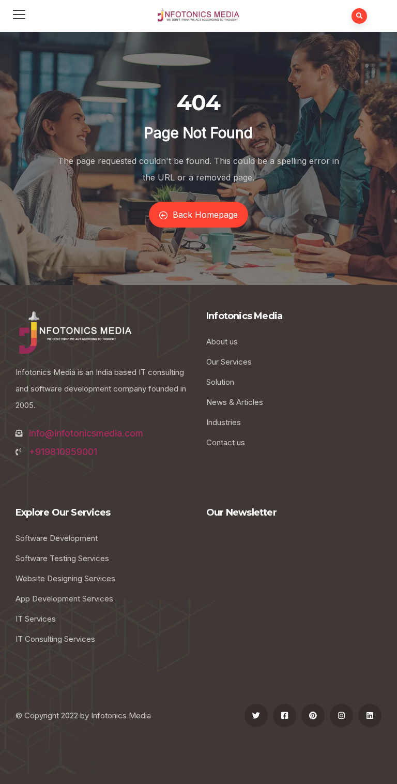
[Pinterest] (313, 715)
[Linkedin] (369, 715)
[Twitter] (256, 715)
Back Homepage (205, 214)
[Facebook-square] (284, 715)
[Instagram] (341, 715)
